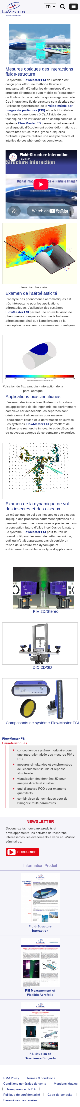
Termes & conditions (41, 1078)
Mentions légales (66, 1083)
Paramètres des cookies (20, 1100)
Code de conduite (60, 1094)
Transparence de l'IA (21, 1089)
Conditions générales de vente (24, 1083)
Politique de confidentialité (21, 1094)
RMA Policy (11, 1078)
